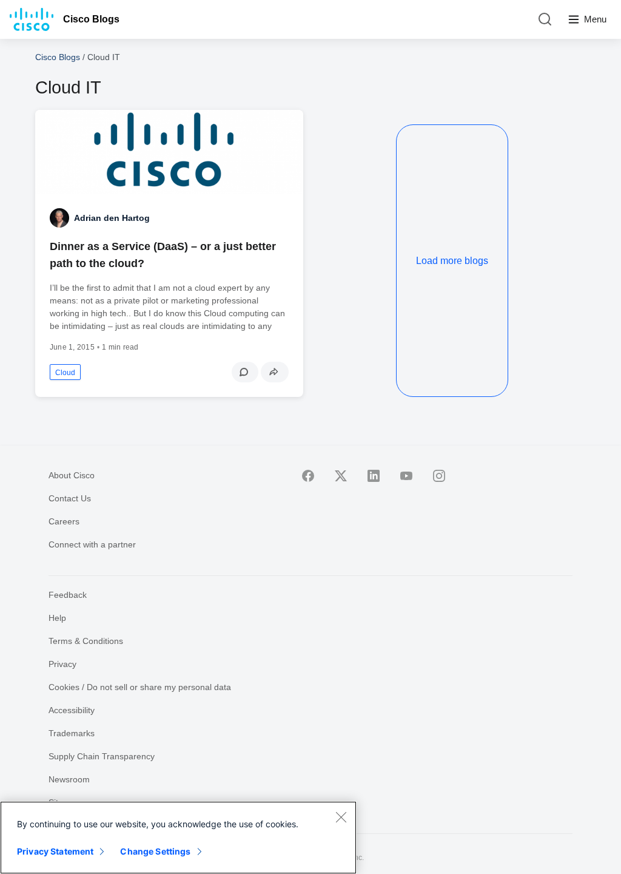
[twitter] (341, 476)
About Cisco (72, 475)
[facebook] (308, 476)
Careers (64, 521)
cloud (65, 372)
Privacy (62, 664)
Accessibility (72, 710)
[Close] (341, 817)
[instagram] (439, 476)
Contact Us (70, 498)
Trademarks (72, 733)
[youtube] (406, 476)
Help (57, 618)
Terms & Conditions (86, 641)
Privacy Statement (55, 851)
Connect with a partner (92, 544)
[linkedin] (374, 476)
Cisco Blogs (91, 19)
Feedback (68, 595)
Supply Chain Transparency (102, 756)
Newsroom (69, 779)
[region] (178, 837)
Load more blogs (452, 261)
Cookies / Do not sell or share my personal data (140, 687)
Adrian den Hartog (112, 218)
